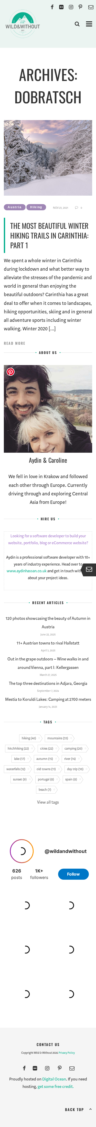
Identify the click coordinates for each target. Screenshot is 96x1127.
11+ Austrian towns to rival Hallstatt (48, 643)
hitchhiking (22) (18, 748)
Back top (74, 1109)
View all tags (48, 802)
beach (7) (45, 790)
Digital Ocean (54, 1079)
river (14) (70, 759)
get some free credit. (56, 1086)
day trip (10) (75, 769)
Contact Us (48, 1044)
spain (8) (71, 779)
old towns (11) (46, 769)
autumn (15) (44, 759)
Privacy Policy (67, 1053)
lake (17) (19, 759)
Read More (14, 343)
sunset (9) (20, 779)
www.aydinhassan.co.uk (27, 571)
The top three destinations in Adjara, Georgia (48, 683)
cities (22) (46, 748)
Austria (15, 207)
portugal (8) (46, 779)
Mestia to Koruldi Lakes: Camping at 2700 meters (48, 699)
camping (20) (73, 748)
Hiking (36, 207)
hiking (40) (29, 738)
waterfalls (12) (15, 769)
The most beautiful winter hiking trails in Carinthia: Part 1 (49, 235)
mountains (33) (57, 738)
